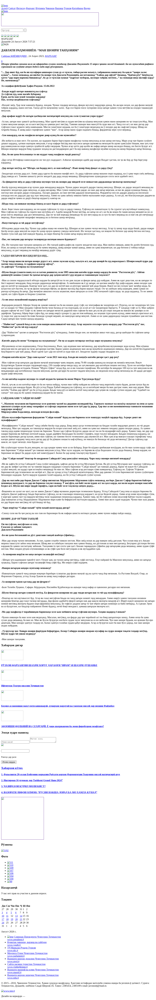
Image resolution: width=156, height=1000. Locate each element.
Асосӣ (4, 8)
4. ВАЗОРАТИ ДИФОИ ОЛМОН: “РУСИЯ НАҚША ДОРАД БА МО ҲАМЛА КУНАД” (49, 792)
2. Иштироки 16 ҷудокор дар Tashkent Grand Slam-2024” (32, 780)
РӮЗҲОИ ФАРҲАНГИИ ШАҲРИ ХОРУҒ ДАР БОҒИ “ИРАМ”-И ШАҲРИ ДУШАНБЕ (49, 665)
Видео (87, 8)
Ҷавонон (50, 8)
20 (16, 919)
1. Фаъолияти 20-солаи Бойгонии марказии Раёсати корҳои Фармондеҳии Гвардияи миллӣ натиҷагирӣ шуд (60, 774)
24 (3, 922)
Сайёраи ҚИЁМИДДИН (14, 56)
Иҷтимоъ (40, 8)
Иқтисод (20, 8)
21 (21, 919)
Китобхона (77, 8)
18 (7, 919)
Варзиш (59, 8)
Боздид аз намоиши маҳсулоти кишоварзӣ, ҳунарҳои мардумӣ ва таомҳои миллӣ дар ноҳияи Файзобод (57, 706)
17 (3, 919)
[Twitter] (5, 36)
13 (16, 916)
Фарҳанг (30, 8)
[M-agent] (14, 36)
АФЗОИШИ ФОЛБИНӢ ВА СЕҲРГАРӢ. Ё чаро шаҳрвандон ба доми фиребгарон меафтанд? (52, 726)
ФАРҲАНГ (51, 56)
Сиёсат (12, 8)
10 (3, 916)
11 (7, 916)
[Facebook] (2, 36)
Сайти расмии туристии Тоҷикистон (26, 965)
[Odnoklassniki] (11, 36)
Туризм (67, 8)
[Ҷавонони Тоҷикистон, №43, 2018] (5, 850)
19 (12, 919)
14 (21, 916)
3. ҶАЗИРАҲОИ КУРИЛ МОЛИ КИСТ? (23, 786)
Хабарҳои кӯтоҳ (12, 768)
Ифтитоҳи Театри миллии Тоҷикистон (22, 685)
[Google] (17, 36)
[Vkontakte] (8, 36)
